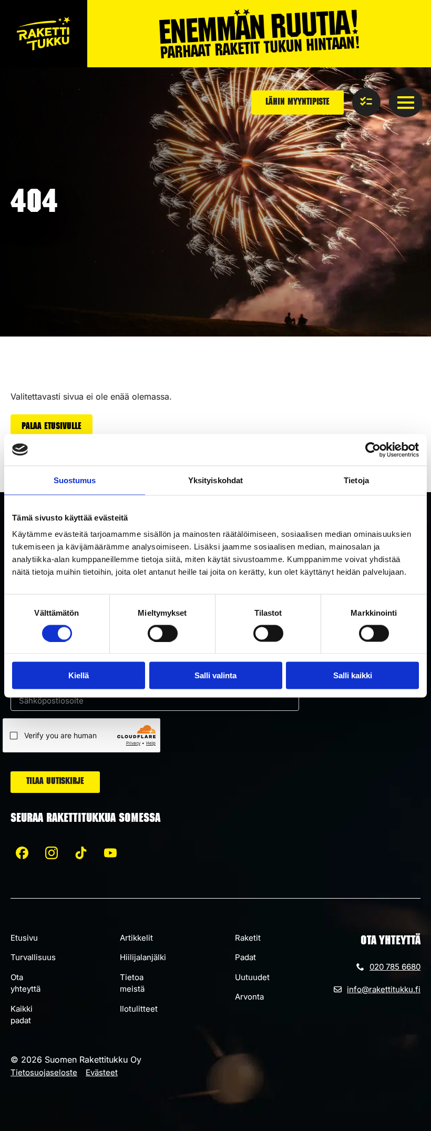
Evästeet (102, 1072)
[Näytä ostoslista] (366, 102)
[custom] (22, 852)
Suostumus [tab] (75, 479)
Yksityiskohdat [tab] (215, 479)
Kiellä (78, 675)
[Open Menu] (406, 102)
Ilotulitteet (139, 1009)
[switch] (163, 633)
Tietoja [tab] (356, 479)
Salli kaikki (352, 675)
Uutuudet (252, 977)
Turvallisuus (33, 957)
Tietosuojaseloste (44, 1072)
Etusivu (24, 938)
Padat (245, 957)
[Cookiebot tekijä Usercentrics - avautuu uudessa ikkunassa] (373, 449)
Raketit (248, 938)
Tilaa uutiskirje (55, 782)
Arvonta (249, 997)
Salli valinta (215, 675)
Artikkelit (136, 938)
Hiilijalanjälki (143, 957)
